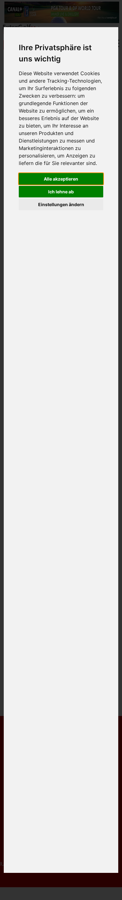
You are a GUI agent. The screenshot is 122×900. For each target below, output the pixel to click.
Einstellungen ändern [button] (61, 204)
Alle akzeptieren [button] (61, 178)
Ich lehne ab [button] (61, 191)
